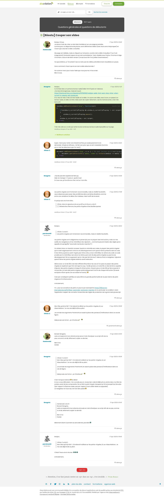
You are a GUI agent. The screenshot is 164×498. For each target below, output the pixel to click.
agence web (109, 484)
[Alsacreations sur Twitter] (55, 484)
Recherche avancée (100, 12)
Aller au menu (4, 3)
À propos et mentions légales (49, 494)
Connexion (118, 4)
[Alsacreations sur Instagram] (59, 484)
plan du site (77, 484)
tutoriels (62, 4)
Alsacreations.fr (114, 492)
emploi (80, 4)
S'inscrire (107, 4)
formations (91, 4)
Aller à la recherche (31, 3)
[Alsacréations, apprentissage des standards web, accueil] (46, 4)
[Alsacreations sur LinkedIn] (64, 484)
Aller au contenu (16, 3)
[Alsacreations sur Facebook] (50, 484)
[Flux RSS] (68, 484)
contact (87, 484)
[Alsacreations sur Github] (46, 484)
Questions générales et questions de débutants (82, 27)
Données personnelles (67, 494)
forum (71, 4)
